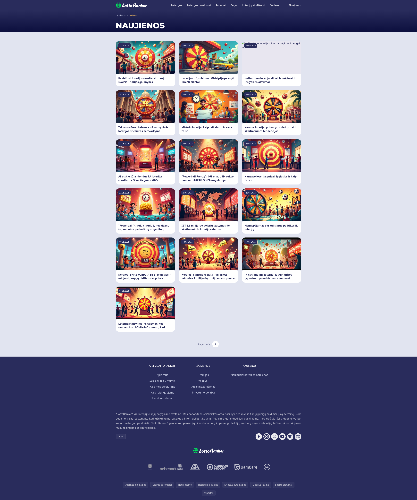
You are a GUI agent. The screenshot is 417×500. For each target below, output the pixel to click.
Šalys (234, 5)
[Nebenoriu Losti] (171, 467)
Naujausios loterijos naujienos (249, 375)
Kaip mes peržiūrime (162, 386)
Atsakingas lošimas (203, 386)
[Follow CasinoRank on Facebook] (259, 436)
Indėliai (221, 5)
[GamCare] (245, 467)
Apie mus (162, 375)
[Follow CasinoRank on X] (274, 436)
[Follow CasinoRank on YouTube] (282, 436)
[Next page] (215, 344)
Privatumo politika (203, 392)
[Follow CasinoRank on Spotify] (290, 436)
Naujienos (295, 5)
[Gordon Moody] (217, 467)
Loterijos (176, 5)
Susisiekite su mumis (162, 381)
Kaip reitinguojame (162, 392)
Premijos (203, 375)
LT (119, 436)
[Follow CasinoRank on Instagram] (266, 436)
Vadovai (275, 5)
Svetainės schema (162, 398)
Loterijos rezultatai (199, 5)
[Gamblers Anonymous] (195, 467)
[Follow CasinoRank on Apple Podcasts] (298, 436)
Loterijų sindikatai (253, 5)
